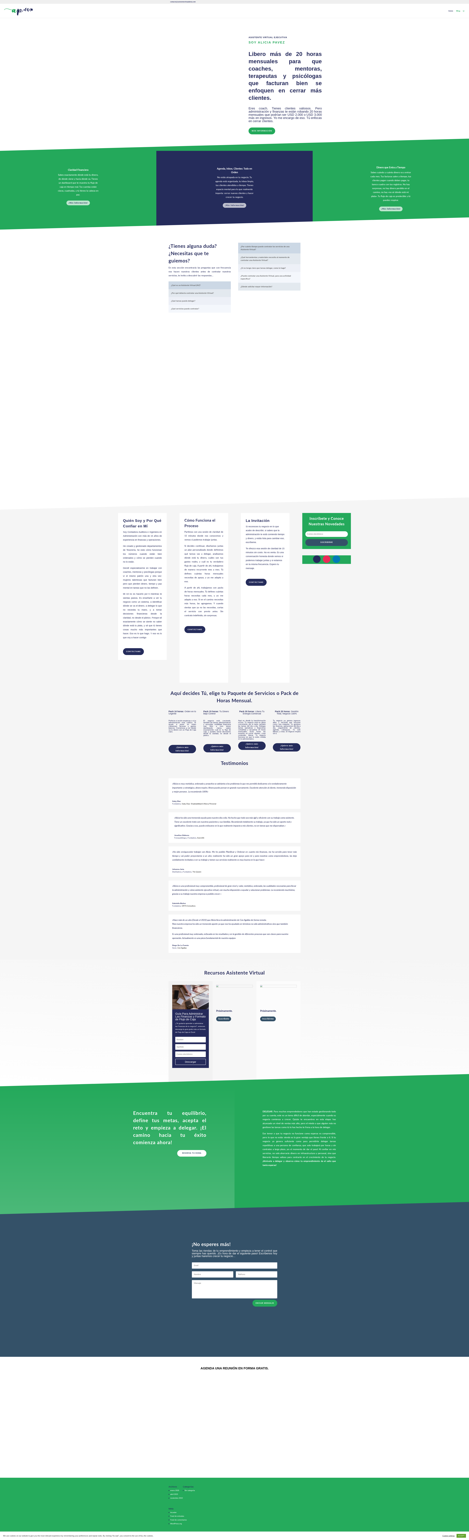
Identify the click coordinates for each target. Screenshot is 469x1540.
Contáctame (133, 651)
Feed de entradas (177, 1516)
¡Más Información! (78, 203)
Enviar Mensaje (265, 1303)
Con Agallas (182, 948)
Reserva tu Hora (191, 1153)
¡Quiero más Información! (182, 749)
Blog (458, 11)
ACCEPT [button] (461, 1536)
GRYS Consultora (188, 906)
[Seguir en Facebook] (317, 559)
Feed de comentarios (178, 1520)
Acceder (173, 1512)
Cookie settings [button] (448, 1536)
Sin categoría (190, 1490)
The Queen (196, 872)
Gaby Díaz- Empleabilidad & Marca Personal (199, 804)
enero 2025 (174, 1490)
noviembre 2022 (176, 1498)
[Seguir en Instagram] (326, 559)
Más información (262, 131)
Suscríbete (223, 1019)
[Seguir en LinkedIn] (336, 559)
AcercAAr (200, 838)
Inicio (450, 11)
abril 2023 (174, 1494)
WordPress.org (176, 1524)
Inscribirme (268, 1019)
